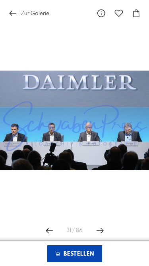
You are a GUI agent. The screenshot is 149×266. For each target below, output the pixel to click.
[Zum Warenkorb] (136, 13)
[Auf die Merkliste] (119, 13)
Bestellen (78, 254)
